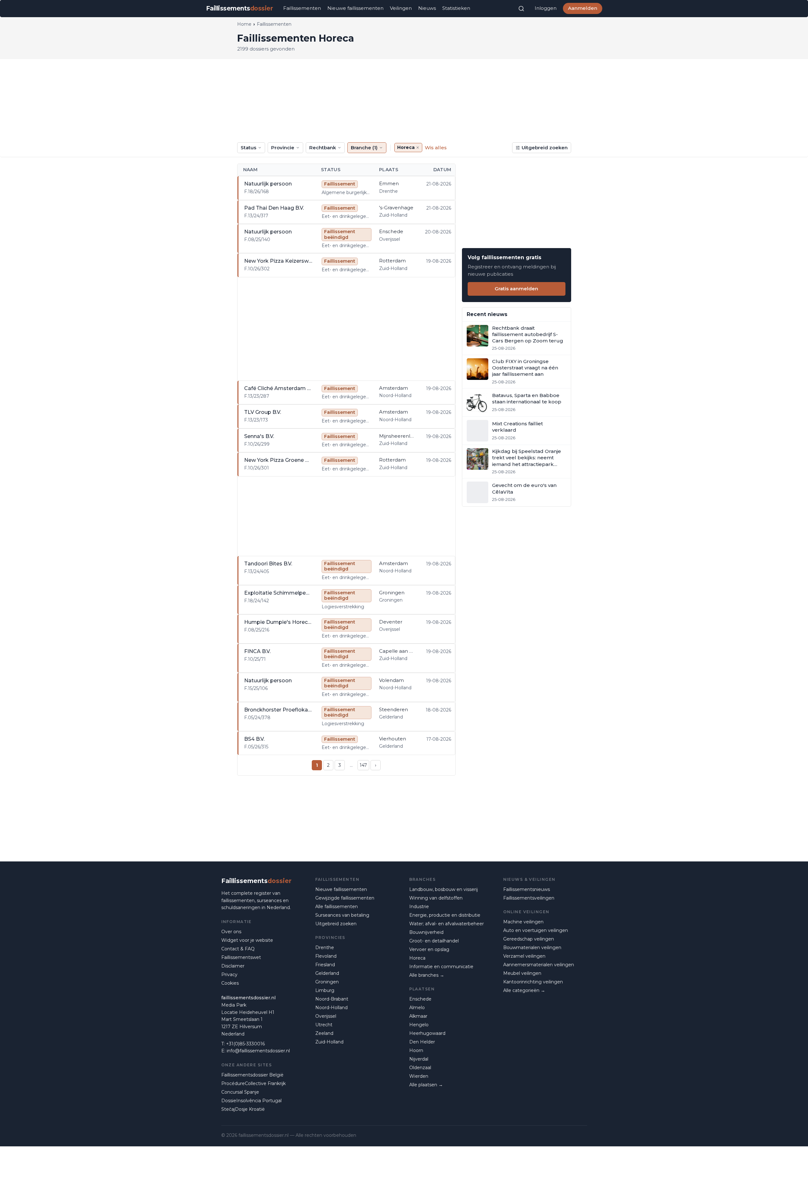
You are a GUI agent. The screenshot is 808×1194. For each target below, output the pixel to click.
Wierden (418, 1076)
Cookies (230, 983)
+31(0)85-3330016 (245, 1044)
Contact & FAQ (238, 949)
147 (363, 765)
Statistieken (456, 8)
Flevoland (326, 956)
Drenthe (324, 947)
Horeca (417, 958)
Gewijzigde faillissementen (344, 898)
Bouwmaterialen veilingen (532, 947)
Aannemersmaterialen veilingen (538, 965)
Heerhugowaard (427, 1033)
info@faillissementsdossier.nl (258, 1051)
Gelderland (327, 973)
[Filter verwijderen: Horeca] (417, 147)
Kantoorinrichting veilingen (533, 982)
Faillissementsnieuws (526, 889)
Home (244, 24)
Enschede (420, 999)
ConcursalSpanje (240, 1092)
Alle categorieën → (524, 990)
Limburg (324, 990)
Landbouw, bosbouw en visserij (443, 889)
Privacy (229, 974)
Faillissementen (302, 8)
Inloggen (546, 8)
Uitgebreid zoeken (545, 148)
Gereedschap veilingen (528, 939)
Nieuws (427, 8)
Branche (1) (364, 148)
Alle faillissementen (336, 906)
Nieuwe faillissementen (355, 8)
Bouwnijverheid (426, 932)
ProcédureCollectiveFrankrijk (253, 1083)
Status (248, 148)
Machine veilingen (523, 922)
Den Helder (422, 1042)
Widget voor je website (247, 940)
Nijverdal (418, 1059)
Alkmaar (418, 1016)
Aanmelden (582, 8)
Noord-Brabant (331, 999)
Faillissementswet (241, 957)
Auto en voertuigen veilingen (535, 930)
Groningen (327, 982)
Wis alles (436, 148)
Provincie (282, 148)
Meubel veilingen (522, 973)
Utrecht (323, 1025)
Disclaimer (232, 966)
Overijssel (325, 1016)
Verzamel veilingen (524, 956)
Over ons (231, 931)
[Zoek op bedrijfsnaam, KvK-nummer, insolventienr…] (521, 8)
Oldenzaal (420, 1067)
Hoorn (416, 1050)
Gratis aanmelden (516, 289)
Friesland (325, 965)
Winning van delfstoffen (436, 898)
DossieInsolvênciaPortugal (251, 1100)
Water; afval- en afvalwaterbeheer (446, 924)
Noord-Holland (331, 1007)
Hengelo (419, 1025)
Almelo (417, 1007)
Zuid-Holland (329, 1042)
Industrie (419, 906)
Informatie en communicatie (441, 966)
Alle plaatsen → (426, 1085)
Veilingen (401, 8)
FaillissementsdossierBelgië (252, 1075)
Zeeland (324, 1033)
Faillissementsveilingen (528, 898)
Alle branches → (426, 975)
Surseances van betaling (342, 915)
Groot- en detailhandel (434, 941)
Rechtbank (322, 148)
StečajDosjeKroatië (243, 1109)
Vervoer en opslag (429, 949)
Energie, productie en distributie (444, 915)
